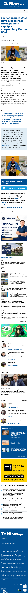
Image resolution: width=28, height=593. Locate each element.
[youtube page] (21, 584)
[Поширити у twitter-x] (20, 43)
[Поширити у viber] (23, 43)
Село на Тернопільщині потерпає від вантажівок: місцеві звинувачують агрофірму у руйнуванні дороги (12, 504)
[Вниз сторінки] (25, 590)
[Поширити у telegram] (25, 43)
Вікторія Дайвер (13, 365)
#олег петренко (18, 211)
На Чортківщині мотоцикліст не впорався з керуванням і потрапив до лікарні (13, 307)
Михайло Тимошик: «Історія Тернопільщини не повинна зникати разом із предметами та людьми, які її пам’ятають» (13, 392)
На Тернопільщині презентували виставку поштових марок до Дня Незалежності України (13, 270)
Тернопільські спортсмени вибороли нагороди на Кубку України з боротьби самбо (11, 121)
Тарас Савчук (12, 359)
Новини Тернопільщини (14, 207)
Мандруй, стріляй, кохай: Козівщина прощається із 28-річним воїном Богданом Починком (14, 514)
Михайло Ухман (13, 407)
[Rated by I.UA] (22, 590)
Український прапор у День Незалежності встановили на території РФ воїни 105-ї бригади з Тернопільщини (14, 509)
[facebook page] (16, 584)
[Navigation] (25, 10)
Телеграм (4, 204)
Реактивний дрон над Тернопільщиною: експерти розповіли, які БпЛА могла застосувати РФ (13, 518)
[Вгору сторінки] (25, 586)
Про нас (4, 538)
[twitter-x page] (19, 584)
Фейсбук (4, 202)
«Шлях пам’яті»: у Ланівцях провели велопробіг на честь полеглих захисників (13, 302)
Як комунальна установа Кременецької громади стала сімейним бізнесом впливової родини (13, 494)
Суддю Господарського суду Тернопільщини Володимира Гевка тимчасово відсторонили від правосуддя (18, 294)
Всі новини (23, 321)
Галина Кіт (11, 416)
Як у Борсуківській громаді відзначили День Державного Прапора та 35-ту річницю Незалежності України (18, 281)
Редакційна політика (8, 543)
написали (5, 145)
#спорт (3, 213)
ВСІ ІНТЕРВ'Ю (23, 372)
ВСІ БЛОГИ (24, 400)
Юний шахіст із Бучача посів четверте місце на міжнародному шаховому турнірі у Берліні (13, 115)
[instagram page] (25, 584)
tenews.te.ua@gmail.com (8, 197)
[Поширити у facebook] (17, 43)
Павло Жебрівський (14, 423)
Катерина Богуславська (15, 349)
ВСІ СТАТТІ (24, 340)
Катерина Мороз (15, 37)
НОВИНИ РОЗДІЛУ (22, 456)
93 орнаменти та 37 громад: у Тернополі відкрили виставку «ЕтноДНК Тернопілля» (13, 312)
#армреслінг (8, 211)
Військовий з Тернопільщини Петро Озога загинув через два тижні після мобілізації (14, 490)
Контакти (5, 541)
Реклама (5, 546)
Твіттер (16, 198)
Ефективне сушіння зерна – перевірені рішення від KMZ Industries (14, 318)
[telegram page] (23, 584)
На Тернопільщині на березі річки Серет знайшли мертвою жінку (13, 499)
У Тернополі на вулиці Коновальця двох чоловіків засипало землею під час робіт (18, 275)
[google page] (14, 584)
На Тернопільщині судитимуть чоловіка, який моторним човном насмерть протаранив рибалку (13, 263)
